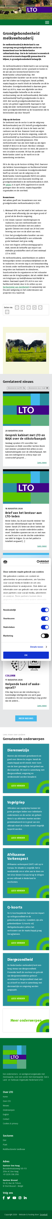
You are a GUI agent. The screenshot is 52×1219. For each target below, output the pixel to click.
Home (5, 1097)
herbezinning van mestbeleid (16, 287)
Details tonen (36, 647)
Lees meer (42, 462)
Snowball (44, 1214)
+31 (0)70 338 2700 (11, 1174)
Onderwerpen (9, 1110)
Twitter (8, 1198)
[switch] (45, 618)
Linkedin (25, 1198)
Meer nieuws (26, 718)
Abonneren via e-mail (37, 388)
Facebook (4, 1198)
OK (26, 655)
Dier (4, 1140)
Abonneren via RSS (15, 388)
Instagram (20, 1198)
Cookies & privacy (10, 1123)
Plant (5, 1145)
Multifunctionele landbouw (14, 1149)
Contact (6, 1119)
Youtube (14, 1198)
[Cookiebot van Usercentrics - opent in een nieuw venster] (37, 562)
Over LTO (7, 1101)
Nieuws (6, 1105)
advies (8, 185)
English (6, 1114)
